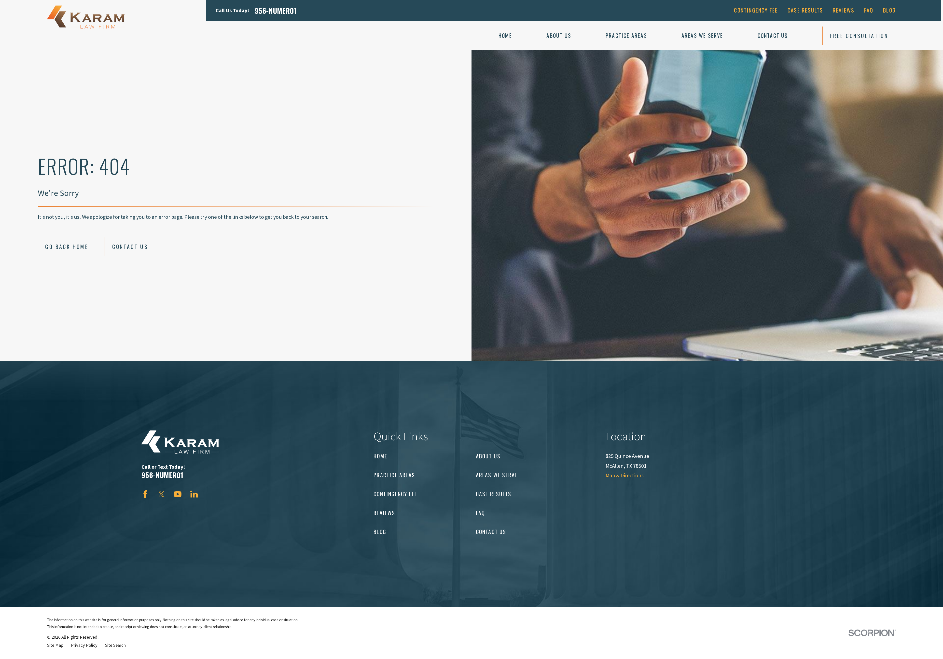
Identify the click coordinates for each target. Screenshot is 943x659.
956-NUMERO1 (275, 10)
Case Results (805, 10)
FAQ (869, 10)
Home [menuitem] (505, 35)
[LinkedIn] (194, 494)
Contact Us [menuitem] (773, 35)
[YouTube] (177, 494)
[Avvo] (210, 494)
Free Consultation (859, 36)
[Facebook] (145, 494)
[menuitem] (55, 645)
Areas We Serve (497, 475)
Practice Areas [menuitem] (626, 35)
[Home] (86, 17)
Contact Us (130, 246)
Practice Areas (394, 475)
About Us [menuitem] (558, 35)
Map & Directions (625, 475)
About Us (488, 456)
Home (380, 456)
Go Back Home (66, 246)
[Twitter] (161, 494)
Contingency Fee (756, 10)
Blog (889, 10)
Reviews (843, 10)
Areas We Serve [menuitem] (702, 35)
